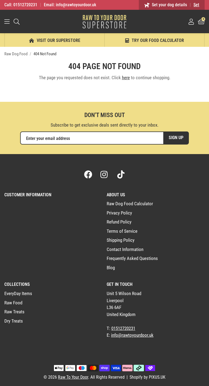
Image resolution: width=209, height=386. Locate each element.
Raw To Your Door (104, 21)
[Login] (191, 21)
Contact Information (125, 249)
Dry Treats (13, 321)
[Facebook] (88, 174)
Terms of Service (122, 231)
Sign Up (176, 137)
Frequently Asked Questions (132, 258)
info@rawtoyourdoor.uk (132, 335)
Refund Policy (119, 222)
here (126, 77)
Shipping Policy (120, 240)
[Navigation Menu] (7, 21)
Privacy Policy (119, 213)
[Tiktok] (121, 174)
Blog (111, 267)
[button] (201, 21)
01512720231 (123, 328)
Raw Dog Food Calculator (130, 203)
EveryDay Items (18, 293)
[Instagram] (104, 174)
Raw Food (13, 302)
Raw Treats (14, 311)
